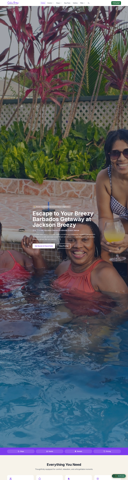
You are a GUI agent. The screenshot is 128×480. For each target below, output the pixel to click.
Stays (58, 3)
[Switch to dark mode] (88, 3)
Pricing (108, 451)
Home (43, 3)
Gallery (75, 3)
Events (50, 3)
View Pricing (63, 246)
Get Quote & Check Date (44, 246)
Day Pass (67, 3)
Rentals (79, 451)
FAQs (81, 3)
